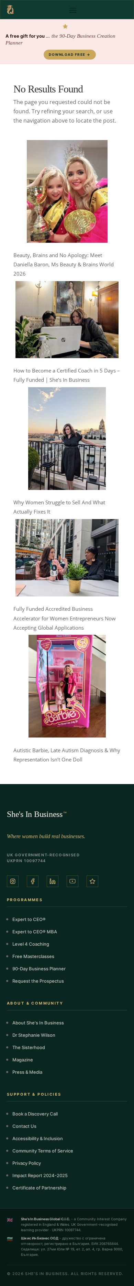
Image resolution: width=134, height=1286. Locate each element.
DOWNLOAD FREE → (70, 54)
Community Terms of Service (42, 1150)
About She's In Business (38, 1022)
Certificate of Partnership (39, 1187)
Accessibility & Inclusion (37, 1138)
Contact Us (24, 1126)
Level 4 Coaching (30, 944)
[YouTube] (72, 881)
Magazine (22, 1059)
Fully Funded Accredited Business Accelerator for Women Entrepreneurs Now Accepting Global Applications (64, 618)
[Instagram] (13, 881)
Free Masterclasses (33, 956)
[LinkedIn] (52, 881)
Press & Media (27, 1072)
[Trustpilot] (92, 881)
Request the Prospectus (38, 981)
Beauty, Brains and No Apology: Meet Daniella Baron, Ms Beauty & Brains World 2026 (63, 264)
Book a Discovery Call (35, 1114)
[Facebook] (32, 881)
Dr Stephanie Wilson (33, 1035)
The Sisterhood (28, 1047)
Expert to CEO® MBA (34, 931)
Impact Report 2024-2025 (40, 1175)
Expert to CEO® (29, 919)
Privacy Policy (26, 1163)
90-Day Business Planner (39, 968)
